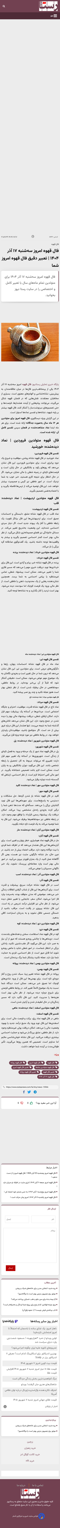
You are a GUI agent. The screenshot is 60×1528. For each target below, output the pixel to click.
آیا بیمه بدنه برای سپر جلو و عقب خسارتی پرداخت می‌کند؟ (33, 1299)
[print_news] (33, 237)
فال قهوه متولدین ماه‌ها (45, 1067)
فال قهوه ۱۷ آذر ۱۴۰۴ (47, 1076)
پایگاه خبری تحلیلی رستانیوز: (45, 384)
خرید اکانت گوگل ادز (30, 1455)
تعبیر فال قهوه (49, 1072)
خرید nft (30, 1461)
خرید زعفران (30, 1448)
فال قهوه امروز (35, 1062)
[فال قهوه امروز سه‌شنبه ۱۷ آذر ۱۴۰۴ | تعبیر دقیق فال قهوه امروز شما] (35, 1092)
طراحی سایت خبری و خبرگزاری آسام (25, 1516)
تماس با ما (37, 1485)
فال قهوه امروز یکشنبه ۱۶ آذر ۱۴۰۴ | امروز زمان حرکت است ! (33, 1197)
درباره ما (21, 1485)
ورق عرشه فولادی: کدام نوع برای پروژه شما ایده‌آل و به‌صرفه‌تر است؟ (29, 1304)
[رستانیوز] (43, 6)
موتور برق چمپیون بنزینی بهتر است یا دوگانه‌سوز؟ (37, 1293)
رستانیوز (10, 1501)
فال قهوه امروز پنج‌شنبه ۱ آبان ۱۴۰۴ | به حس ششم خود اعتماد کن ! (30, 1192)
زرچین (30, 1442)
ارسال (10, 1268)
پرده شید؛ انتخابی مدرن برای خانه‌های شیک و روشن (36, 1288)
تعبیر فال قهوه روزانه (28, 1072)
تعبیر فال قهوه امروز (21, 1067)
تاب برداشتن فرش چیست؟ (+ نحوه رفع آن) (39, 1310)
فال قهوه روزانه (16, 1062)
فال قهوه (51, 1062)
